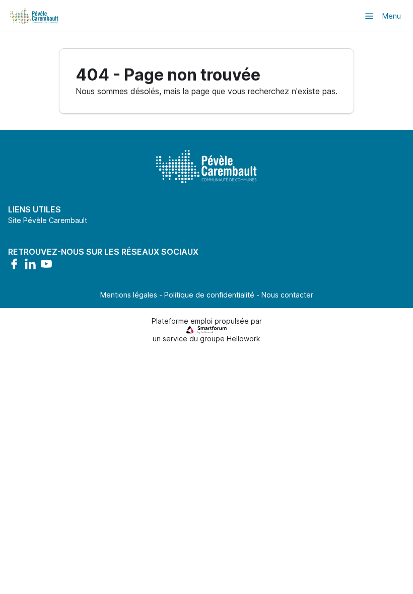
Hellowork (243, 338)
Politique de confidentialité (209, 294)
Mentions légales (128, 294)
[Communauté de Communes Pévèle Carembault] (34, 16)
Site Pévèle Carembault (47, 220)
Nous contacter (287, 294)
